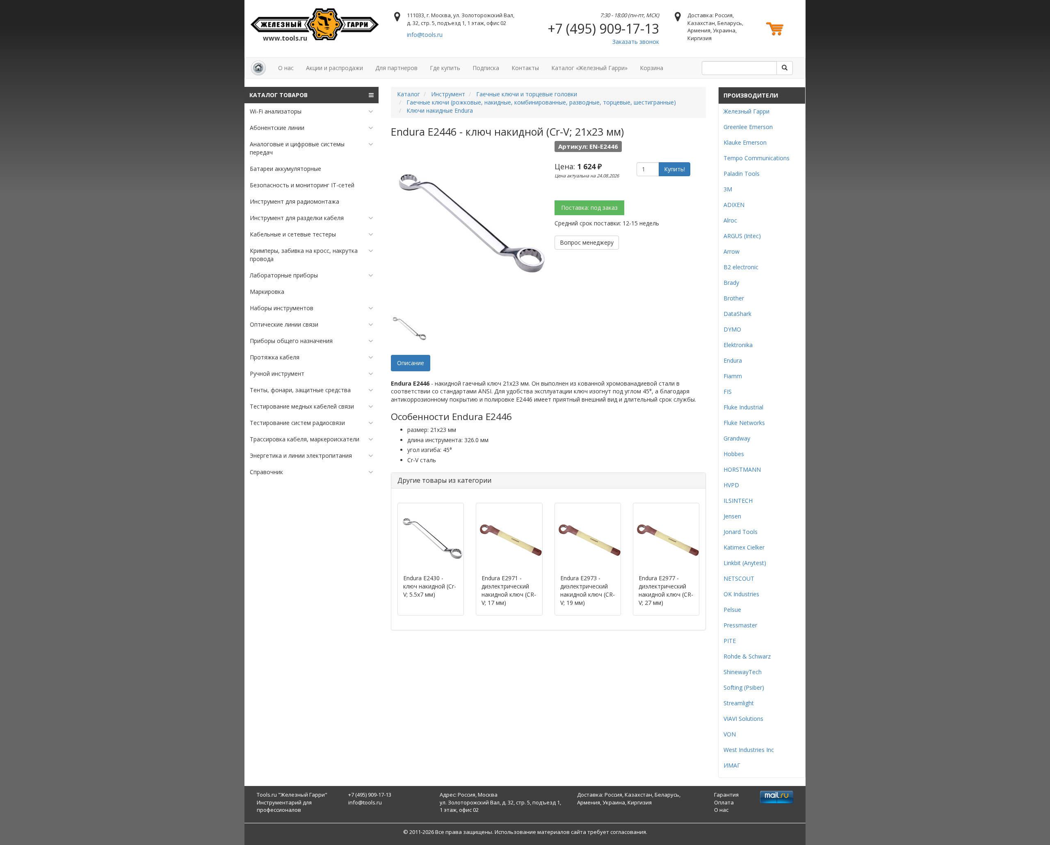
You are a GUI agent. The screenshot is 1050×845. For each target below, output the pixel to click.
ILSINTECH (738, 500)
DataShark (737, 314)
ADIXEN (734, 205)
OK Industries (741, 594)
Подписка (485, 68)
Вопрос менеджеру (587, 242)
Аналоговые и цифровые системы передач (297, 148)
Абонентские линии (277, 128)
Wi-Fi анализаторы (275, 111)
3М (728, 189)
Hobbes (734, 454)
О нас (286, 68)
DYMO (732, 329)
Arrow (732, 251)
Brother (734, 298)
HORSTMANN (742, 469)
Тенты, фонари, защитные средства (300, 390)
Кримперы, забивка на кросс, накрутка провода (304, 255)
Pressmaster (740, 625)
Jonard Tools (741, 532)
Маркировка (267, 291)
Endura (733, 360)
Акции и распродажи (334, 68)
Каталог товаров (278, 95)
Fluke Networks (744, 423)
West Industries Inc (749, 750)
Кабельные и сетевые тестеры (293, 234)
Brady (731, 282)
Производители (751, 95)
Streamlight (739, 703)
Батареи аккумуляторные (285, 169)
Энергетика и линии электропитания (301, 455)
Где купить (445, 68)
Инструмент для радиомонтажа (294, 201)
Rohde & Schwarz (747, 656)
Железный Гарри (746, 111)
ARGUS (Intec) (742, 236)
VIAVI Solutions (743, 718)
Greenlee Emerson (748, 127)
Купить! (674, 169)
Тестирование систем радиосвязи (297, 423)
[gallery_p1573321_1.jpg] (409, 328)
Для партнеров (396, 68)
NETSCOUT (739, 578)
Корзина (651, 68)
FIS (728, 391)
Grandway (737, 438)
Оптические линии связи (284, 324)
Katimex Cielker (744, 547)
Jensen (732, 516)
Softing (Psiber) (744, 687)
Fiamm (733, 376)
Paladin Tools (742, 173)
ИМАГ (732, 765)
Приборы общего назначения (291, 341)
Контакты (525, 68)
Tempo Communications (757, 158)
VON (730, 734)
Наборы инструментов (281, 308)
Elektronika (738, 345)
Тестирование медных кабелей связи (302, 406)
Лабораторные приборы (284, 275)
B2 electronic (741, 267)
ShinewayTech (743, 672)
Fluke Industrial (743, 407)
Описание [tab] (410, 363)
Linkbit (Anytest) (745, 563)
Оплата (724, 802)
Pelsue (732, 609)
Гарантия (726, 794)
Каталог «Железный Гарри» (589, 68)
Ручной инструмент (277, 373)
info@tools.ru (425, 35)
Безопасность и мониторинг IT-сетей (302, 185)
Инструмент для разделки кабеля (297, 218)
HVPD (731, 485)
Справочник (266, 472)
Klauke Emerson (745, 142)
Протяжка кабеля (274, 357)
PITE (730, 641)
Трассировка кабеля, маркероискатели (304, 439)
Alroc (730, 220)
